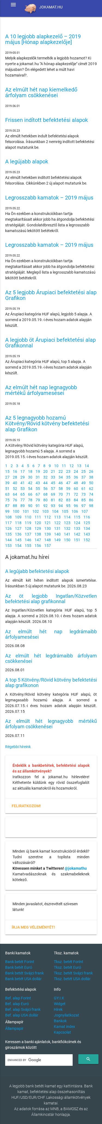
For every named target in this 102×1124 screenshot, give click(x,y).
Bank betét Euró (18, 967)
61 (83, 488)
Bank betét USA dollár (23, 979)
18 (30, 471)
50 (91, 483)
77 (22, 500)
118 (18, 523)
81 (53, 500)
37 (83, 477)
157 (47, 545)
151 (77, 540)
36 (76, 477)
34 (60, 477)
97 (83, 506)
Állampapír (14, 1028)
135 (8, 534)
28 (15, 477)
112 (47, 517)
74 (91, 494)
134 (87, 528)
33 (53, 477)
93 (53, 506)
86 (91, 500)
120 (38, 523)
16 (15, 471)
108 (8, 517)
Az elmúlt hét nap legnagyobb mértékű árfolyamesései (41, 390)
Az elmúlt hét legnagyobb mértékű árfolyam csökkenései (51, 723)
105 (65, 511)
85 (83, 500)
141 (67, 534)
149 (57, 540)
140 (57, 534)
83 (68, 500)
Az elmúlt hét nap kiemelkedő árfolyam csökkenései (41, 93)
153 (8, 545)
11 (64, 466)
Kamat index (64, 1026)
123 (67, 523)
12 (71, 466)
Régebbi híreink (18, 747)
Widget (60, 1004)
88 (15, 506)
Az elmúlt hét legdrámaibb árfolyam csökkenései (51, 658)
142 (77, 534)
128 (28, 528)
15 (7, 471)
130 (47, 528)
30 (30, 477)
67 (38, 494)
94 (60, 506)
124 (77, 523)
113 (57, 517)
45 (53, 483)
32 (45, 477)
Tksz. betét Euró (67, 967)
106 (75, 511)
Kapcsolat (62, 1032)
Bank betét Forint (19, 962)
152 (87, 540)
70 (60, 494)
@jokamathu (76, 868)
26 (91, 471)
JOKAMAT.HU (51, 7)
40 (15, 483)
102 (35, 511)
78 (30, 500)
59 (68, 488)
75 (7, 500)
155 (28, 545)
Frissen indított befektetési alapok (46, 120)
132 (67, 528)
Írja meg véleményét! (33, 927)
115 (77, 517)
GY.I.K (59, 998)
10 (56, 466)
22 (60, 471)
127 (18, 528)
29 (22, 477)
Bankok (60, 1021)
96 (76, 506)
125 (87, 523)
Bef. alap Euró (17, 1004)
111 (38, 517)
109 (18, 517)
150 (67, 540)
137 (28, 534)
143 (87, 534)
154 (18, 545)
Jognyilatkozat (66, 1015)
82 (60, 500)
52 (15, 488)
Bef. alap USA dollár (21, 1015)
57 (53, 488)
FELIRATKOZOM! (26, 806)
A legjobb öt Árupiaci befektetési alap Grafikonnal (50, 343)
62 (91, 488)
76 (15, 500)
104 (55, 511)
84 (76, 500)
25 (83, 471)
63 (7, 494)
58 (60, 488)
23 (68, 471)
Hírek (58, 1009)
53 (22, 488)
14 (87, 466)
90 (30, 506)
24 (76, 471)
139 (47, 534)
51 (7, 488)
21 (53, 471)
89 (22, 506)
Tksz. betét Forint (68, 962)
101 (26, 511)
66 (30, 494)
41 (22, 483)
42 (30, 483)
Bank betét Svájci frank (24, 973)
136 (18, 534)
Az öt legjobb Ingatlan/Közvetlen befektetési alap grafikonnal (51, 598)
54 (30, 488)
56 (45, 488)
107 (84, 511)
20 (45, 471)
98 (91, 506)
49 (83, 483)
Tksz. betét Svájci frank (73, 973)
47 (68, 483)
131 (57, 528)
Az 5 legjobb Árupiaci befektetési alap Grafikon (51, 295)
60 (76, 488)
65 (22, 494)
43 (38, 483)
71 (68, 494)
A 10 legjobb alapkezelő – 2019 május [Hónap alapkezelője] (43, 39)
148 (47, 540)
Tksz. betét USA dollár (72, 979)
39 (7, 483)
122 (57, 523)
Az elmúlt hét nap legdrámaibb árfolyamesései (51, 634)
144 (8, 540)
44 (45, 483)
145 (18, 540)
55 (38, 488)
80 (45, 500)
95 (68, 506)
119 (28, 523)
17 (22, 471)
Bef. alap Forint (18, 998)
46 (60, 483)
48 (76, 483)
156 (38, 545)
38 (91, 477)
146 (28, 540)
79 (38, 500)
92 (45, 506)
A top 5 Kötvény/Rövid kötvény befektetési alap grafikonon (51, 682)
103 (45, 511)
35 (68, 477)
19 (38, 471)
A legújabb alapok (26, 162)
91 (38, 506)
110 (28, 517)
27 (7, 477)
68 (45, 494)
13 (79, 466)
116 (87, 517)
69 (53, 494)
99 (7, 511)
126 (8, 528)
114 (67, 517)
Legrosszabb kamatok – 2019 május (49, 198)
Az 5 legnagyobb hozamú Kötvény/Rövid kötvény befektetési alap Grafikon (47, 424)
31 (38, 477)
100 (16, 511)
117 (8, 523)
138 (38, 534)
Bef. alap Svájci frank (23, 1009)
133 (77, 528)
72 (76, 494)
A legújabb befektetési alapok (37, 571)
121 (47, 523)
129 (38, 528)
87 (7, 506)
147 (38, 540)
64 (15, 494)
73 (83, 494)
